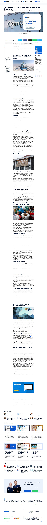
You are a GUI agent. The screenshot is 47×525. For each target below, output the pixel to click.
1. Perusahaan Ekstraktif (8, 59)
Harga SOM (5, 509)
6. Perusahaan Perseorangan (7, 55)
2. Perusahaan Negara (8, 49)
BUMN (30, 336)
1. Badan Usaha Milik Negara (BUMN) (8, 68)
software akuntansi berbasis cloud (24, 378)
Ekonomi (25, 34)
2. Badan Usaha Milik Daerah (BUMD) (8, 70)
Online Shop (13, 511)
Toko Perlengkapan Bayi (23, 509)
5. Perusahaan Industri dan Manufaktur (8, 64)
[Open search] (42, 1)
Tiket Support (37, 509)
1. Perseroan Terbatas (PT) (8, 48)
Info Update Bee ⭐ (30, 512)
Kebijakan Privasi (37, 511)
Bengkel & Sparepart (14, 510)
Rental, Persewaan (22, 510)
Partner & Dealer (37, 510)
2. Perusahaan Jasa (8, 60)
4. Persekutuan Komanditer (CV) (7, 52)
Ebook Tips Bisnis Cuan (30, 511)
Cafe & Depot (13, 509)
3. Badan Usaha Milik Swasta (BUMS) (8, 72)
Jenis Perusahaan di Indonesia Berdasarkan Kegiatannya (7, 58)
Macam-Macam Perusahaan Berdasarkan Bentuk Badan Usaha (8, 46)
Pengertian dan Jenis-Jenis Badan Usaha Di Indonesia (23, 369)
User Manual (29, 510)
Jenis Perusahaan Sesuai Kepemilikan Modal (8, 66)
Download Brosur (7, 511)
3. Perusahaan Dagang (8, 61)
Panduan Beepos (30, 509)
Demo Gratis (37, 1)
